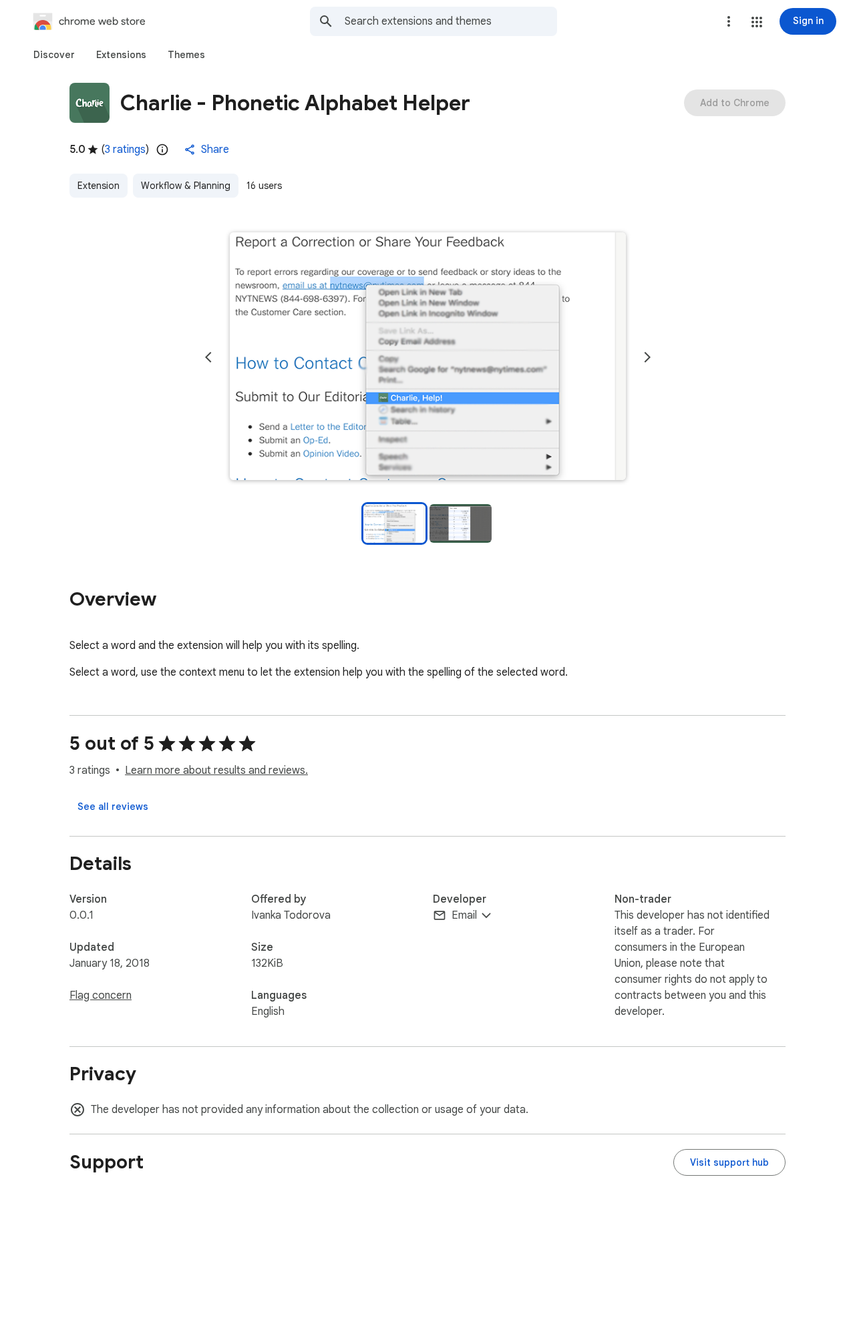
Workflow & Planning (185, 186)
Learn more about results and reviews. (216, 770)
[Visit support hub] (729, 1162)
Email (464, 915)
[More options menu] (728, 21)
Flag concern (100, 995)
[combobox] (451, 21)
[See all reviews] (112, 807)
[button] (756, 22)
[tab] (54, 55)
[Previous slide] (208, 357)
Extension (98, 186)
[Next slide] (647, 357)
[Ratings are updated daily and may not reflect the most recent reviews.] (162, 149)
